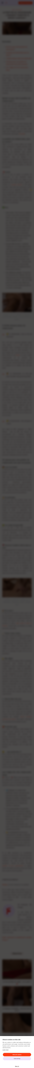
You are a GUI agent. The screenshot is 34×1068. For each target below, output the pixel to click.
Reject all (17, 1066)
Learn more (5, 1050)
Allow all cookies (17, 1054)
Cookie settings (17, 1058)
